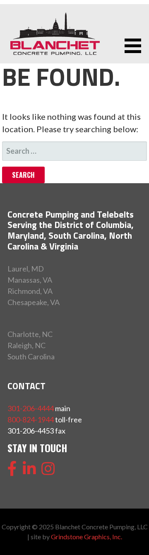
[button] (136, 46)
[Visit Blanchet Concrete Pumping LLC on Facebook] (12, 471)
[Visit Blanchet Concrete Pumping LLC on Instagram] (48, 471)
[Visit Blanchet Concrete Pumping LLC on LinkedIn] (29, 471)
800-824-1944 (30, 419)
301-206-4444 (30, 408)
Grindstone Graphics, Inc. (86, 536)
